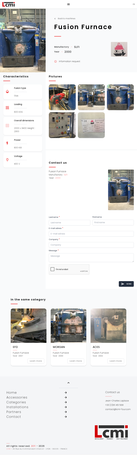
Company (54, 239)
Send (126, 284)
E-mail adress (56, 228)
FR (134, 4)
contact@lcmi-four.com (118, 409)
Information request (67, 61)
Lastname (54, 217)
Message (54, 250)
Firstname (97, 217)
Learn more (36, 361)
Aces (96, 347)
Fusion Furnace (83, 26)
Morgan (59, 347)
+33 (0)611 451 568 (114, 405)
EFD (15, 347)
